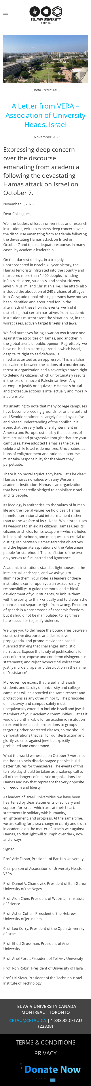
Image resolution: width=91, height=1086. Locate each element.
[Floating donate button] (52, 1070)
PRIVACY (45, 1053)
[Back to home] (45, 15)
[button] (5, 13)
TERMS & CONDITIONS (46, 1042)
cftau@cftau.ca (27, 1020)
